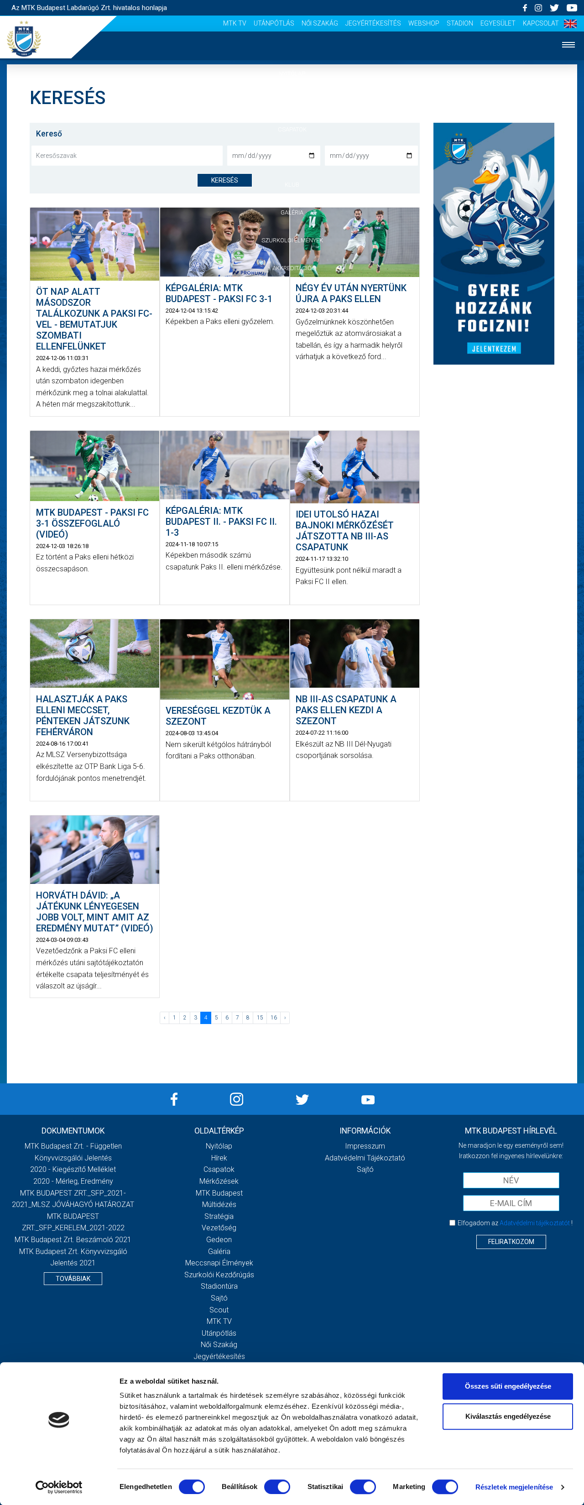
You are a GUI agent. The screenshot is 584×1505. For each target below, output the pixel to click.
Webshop (423, 23)
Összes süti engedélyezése (508, 1386)
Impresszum (365, 1146)
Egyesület (498, 23)
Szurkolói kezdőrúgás (219, 1274)
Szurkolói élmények (292, 240)
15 (260, 1017)
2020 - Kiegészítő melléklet (73, 1169)
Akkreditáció (292, 268)
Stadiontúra (219, 1286)
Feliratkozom (511, 1241)
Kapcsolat (541, 23)
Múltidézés (219, 1204)
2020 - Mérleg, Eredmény (73, 1181)
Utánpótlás (274, 23)
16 (274, 1017)
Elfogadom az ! (515, 1223)
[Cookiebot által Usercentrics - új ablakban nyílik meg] (59, 1487)
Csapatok (292, 129)
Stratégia (219, 1216)
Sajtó (219, 1298)
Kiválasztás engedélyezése (508, 1416)
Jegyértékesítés (373, 23)
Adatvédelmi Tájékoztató (365, 1158)
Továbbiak (73, 1278)
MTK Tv (234, 23)
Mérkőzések (292, 156)
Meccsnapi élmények (219, 1263)
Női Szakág (320, 23)
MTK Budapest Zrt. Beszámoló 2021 (73, 1239)
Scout (219, 1310)
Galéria (292, 212)
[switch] (277, 1486)
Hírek (292, 101)
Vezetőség (219, 1227)
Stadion (460, 23)
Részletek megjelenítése (514, 1487)
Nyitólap (292, 73)
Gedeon (219, 1239)
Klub (292, 184)
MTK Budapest (219, 1193)
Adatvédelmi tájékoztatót (535, 1223)
